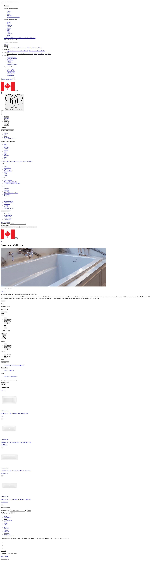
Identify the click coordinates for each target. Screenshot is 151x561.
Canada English (11, 71)
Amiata (9, 23)
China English (10, 75)
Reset (2, 382)
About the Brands (11, 57)
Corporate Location (12, 58)
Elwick (8, 32)
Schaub (40, 47)
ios (7, 36)
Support (6, 52)
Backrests (9, 15)
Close (4, 335)
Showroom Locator (12, 64)
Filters (2, 384)
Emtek (36, 47)
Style (2, 373)
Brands (6, 46)
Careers (9, 61)
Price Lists (20, 54)
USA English (10, 69)
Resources (9, 54)
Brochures (14, 54)
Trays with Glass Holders (13, 17)
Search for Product (5, 223)
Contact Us (10, 62)
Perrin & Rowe (14, 47)
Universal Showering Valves (30, 54)
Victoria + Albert (26, 47)
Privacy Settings (5, 559)
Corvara (9, 28)
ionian (8, 35)
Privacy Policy (4, 556)
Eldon (8, 31)
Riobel (8, 47)
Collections (6, 44)
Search (29, 510)
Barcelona (9, 25)
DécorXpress (41, 54)
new (2, 315)
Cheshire (9, 26)
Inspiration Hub (11, 51)
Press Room (10, 60)
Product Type (4, 367)
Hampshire (9, 33)
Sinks (8, 12)
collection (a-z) (7, 319)
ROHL (32, 47)
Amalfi (8, 22)
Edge (8, 29)
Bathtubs (9, 11)
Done (7, 382)
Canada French (10, 72)
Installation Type (5, 362)
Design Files (48, 54)
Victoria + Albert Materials (21, 51)
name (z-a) (6, 323)
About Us (6, 55)
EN (16, 90)
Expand (3, 301)
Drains (8, 14)
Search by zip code (5, 510)
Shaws (20, 47)
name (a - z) (7, 321)
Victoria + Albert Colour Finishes (37, 51)
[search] (17, 224)
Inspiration (6, 49)
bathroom (6, 5)
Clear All (3, 390)
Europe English (11, 73)
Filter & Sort (4, 312)
